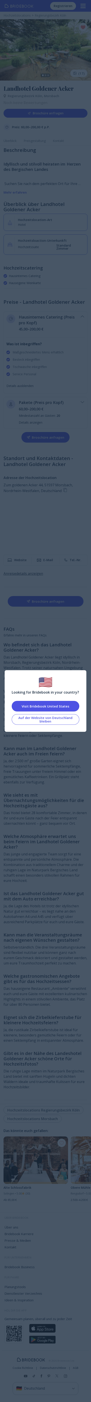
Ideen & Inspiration (19, 1300)
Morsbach (51, 96)
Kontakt (58, 141)
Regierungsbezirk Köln (26, 96)
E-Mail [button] (48, 560)
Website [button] (20, 560)
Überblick (10, 141)
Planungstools (15, 1287)
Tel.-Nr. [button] (75, 560)
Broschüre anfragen (48, 113)
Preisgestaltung (35, 141)
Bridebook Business (19, 1267)
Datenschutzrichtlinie (53, 1368)
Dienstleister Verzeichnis (23, 1293)
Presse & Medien (17, 1240)
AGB (75, 1368)
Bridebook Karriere (19, 1234)
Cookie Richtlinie (23, 1368)
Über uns (11, 1227)
